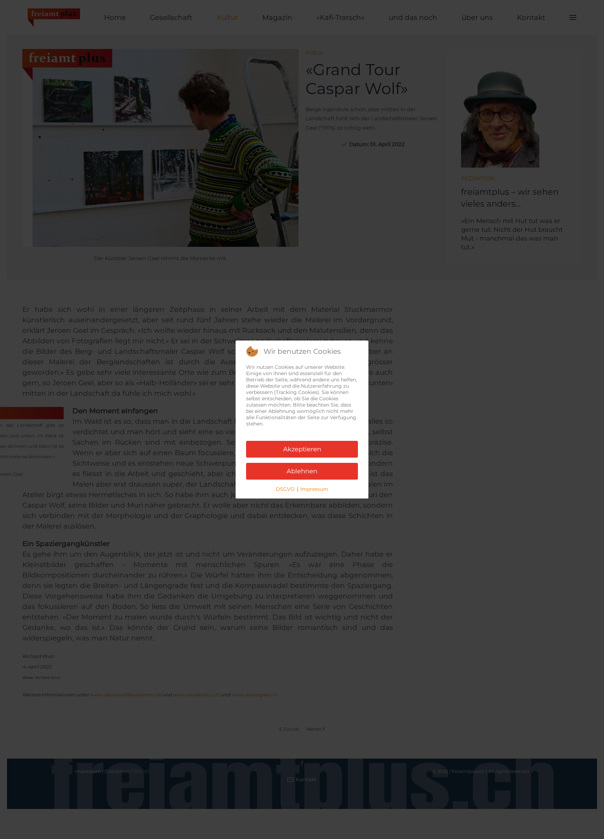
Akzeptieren (302, 449)
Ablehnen (302, 471)
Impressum (314, 489)
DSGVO (285, 489)
